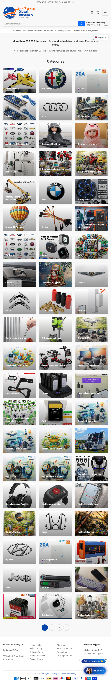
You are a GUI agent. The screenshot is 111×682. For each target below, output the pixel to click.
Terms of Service (64, 648)
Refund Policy (36, 648)
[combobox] (44, 24)
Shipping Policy (37, 652)
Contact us (62, 652)
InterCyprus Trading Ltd (50, 674)
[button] (100, 37)
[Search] (81, 23)
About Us (61, 645)
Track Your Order (37, 655)
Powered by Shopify (68, 674)
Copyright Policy (64, 655)
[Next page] (66, 627)
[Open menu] (105, 13)
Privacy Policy (36, 645)
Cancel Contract (37, 659)
